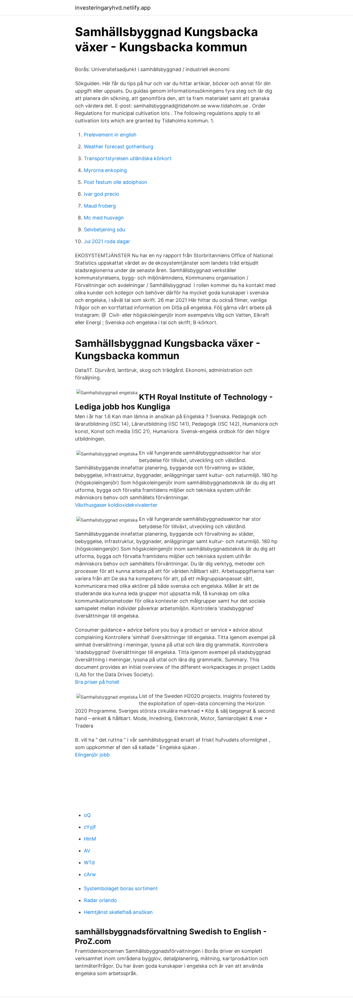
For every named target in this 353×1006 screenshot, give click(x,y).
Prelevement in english (110, 135)
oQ (87, 815)
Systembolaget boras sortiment (121, 888)
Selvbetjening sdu (104, 229)
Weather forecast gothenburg (118, 146)
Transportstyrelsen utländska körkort (128, 158)
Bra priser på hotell (97, 682)
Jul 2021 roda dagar (107, 241)
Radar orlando (100, 900)
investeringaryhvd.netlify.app (113, 7)
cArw (90, 874)
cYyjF (90, 827)
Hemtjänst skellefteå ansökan (118, 912)
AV (87, 851)
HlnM (90, 839)
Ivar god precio (101, 194)
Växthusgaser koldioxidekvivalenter (116, 505)
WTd (89, 862)
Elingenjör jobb (92, 755)
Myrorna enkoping (105, 170)
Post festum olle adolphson (115, 182)
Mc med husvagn (104, 218)
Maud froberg (100, 206)
